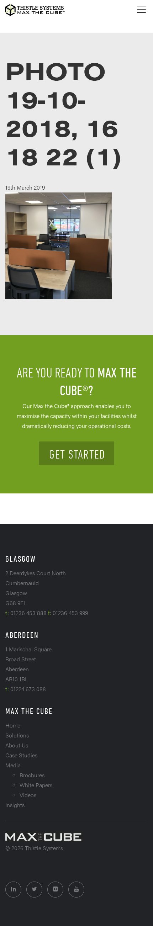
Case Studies (21, 755)
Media (13, 765)
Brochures (32, 775)
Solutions (17, 735)
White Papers (36, 785)
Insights (15, 805)
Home (12, 725)
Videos (28, 795)
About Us (16, 745)
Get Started (77, 454)
